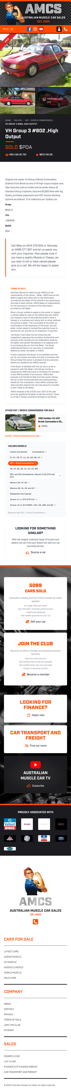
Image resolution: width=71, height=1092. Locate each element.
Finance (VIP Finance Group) (20, 1067)
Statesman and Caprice (20, 494)
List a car (10, 1061)
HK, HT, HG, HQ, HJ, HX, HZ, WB (24, 469)
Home (8, 121)
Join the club (12, 1025)
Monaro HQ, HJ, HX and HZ (23, 488)
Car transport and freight (20, 1072)
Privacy (8, 1014)
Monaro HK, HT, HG (20, 483)
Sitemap (9, 1030)
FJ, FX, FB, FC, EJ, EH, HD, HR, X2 (26, 458)
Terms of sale (12, 1020)
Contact (9, 1009)
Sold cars (10, 978)
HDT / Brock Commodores (39, 121)
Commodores (39, 452)
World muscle (12, 973)
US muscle (10, 962)
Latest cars (11, 951)
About (7, 1004)
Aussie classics (13, 967)
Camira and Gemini (18, 452)
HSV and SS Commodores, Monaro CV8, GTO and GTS (35, 476)
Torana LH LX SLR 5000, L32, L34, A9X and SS (33, 505)
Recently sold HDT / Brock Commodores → (27, 513)
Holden (18, 121)
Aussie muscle (12, 957)
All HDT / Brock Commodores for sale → (23, 436)
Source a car (12, 1056)
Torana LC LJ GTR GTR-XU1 (24, 500)
